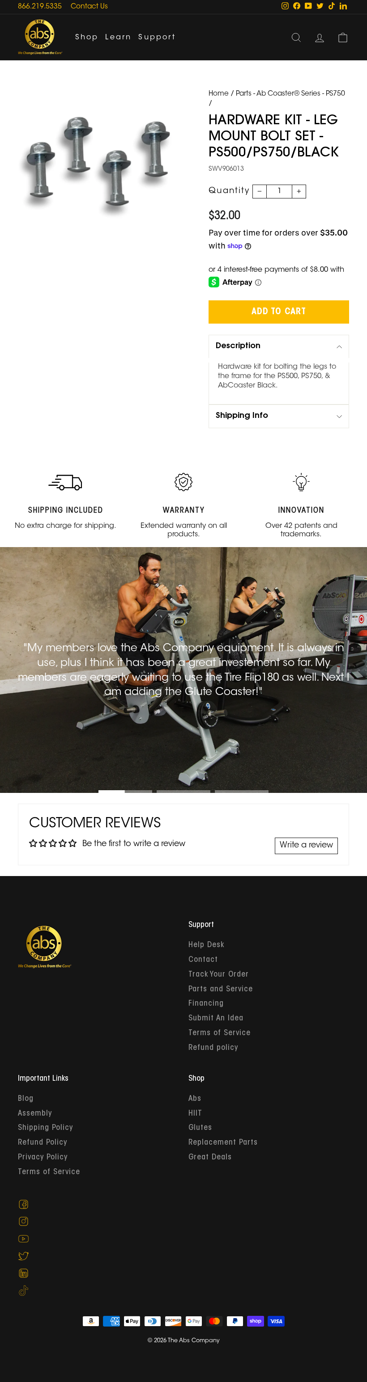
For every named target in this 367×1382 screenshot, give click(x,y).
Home (219, 94)
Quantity (229, 191)
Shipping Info (242, 416)
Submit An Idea (215, 1019)
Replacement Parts (223, 1143)
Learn (118, 37)
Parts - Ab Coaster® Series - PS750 (290, 94)
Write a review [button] (306, 846)
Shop (87, 37)
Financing (206, 1004)
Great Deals (210, 1158)
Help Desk (206, 945)
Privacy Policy (43, 1158)
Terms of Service (219, 1033)
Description (238, 346)
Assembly (35, 1114)
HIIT (195, 1114)
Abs (194, 1099)
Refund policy (213, 1048)
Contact (203, 960)
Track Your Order (218, 975)
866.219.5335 (40, 7)
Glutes (200, 1128)
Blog (26, 1099)
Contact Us (89, 7)
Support (156, 37)
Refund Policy (42, 1143)
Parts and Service (220, 990)
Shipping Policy (45, 1128)
